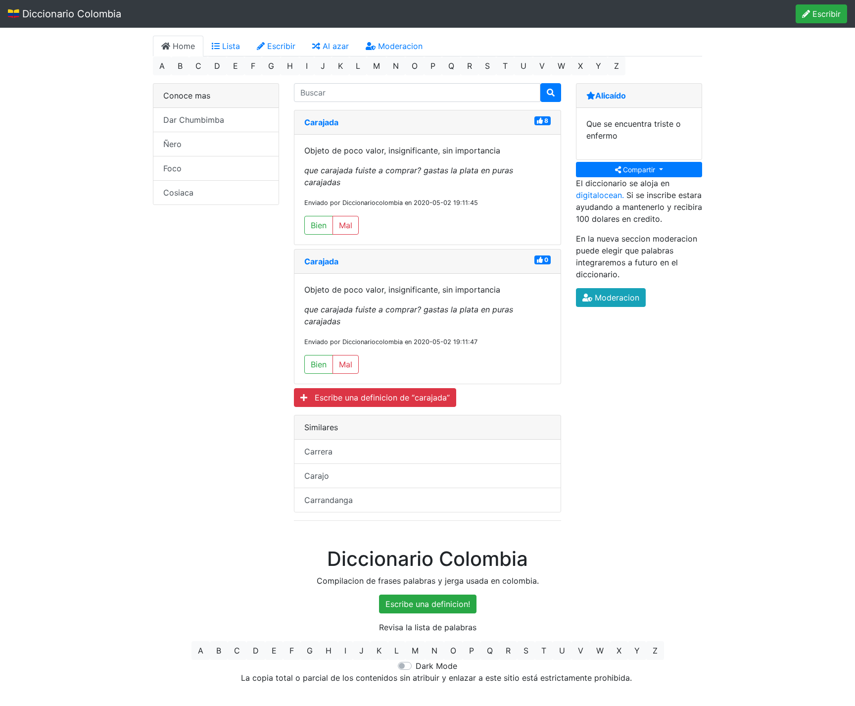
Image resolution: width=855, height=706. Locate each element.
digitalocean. (600, 195)
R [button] (469, 66)
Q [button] (451, 66)
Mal (345, 225)
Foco (172, 168)
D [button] (217, 66)
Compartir (639, 169)
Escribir (825, 14)
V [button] (542, 66)
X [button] (580, 66)
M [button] (376, 66)
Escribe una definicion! (427, 604)
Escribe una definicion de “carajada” (378, 398)
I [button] (307, 66)
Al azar (334, 46)
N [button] (396, 66)
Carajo (316, 476)
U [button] (523, 66)
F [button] (253, 66)
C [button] (198, 66)
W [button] (561, 66)
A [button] (162, 66)
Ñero (172, 144)
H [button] (290, 66)
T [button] (505, 66)
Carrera (318, 451)
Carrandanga (328, 500)
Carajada (321, 122)
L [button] (358, 66)
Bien (319, 225)
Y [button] (598, 66)
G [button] (271, 66)
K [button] (340, 66)
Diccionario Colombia (70, 14)
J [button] (323, 66)
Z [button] (616, 66)
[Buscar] (550, 92)
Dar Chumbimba (193, 120)
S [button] (487, 66)
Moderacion (399, 46)
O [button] (415, 66)
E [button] (235, 66)
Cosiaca (178, 193)
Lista (230, 46)
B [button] (180, 66)
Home (182, 46)
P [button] (432, 66)
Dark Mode (436, 666)
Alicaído (610, 96)
